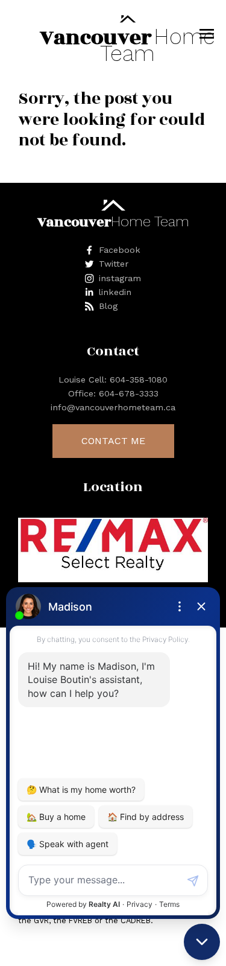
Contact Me (113, 440)
